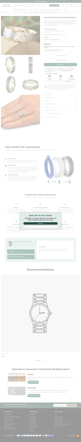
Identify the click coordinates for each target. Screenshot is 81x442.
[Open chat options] (78, 436)
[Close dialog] (60, 213)
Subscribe (40, 223)
